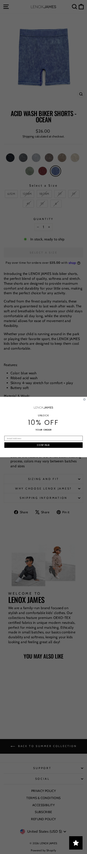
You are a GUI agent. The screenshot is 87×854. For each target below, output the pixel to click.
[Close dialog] (84, 399)
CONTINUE (43, 445)
